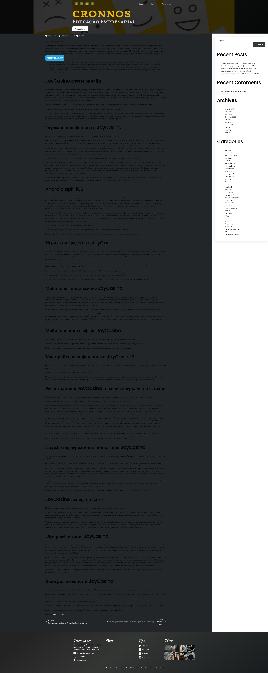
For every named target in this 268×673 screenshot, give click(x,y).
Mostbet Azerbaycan (232, 197)
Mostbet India (229, 203)
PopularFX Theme (128, 668)
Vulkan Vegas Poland (232, 232)
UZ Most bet (229, 226)
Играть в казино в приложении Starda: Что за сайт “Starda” (239, 74)
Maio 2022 (228, 133)
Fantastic (228, 184)
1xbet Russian (229, 169)
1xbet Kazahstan (230, 163)
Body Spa (228, 179)
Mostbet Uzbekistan (231, 208)
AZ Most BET (229, 171)
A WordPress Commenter (225, 91)
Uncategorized (58, 614)
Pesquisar (220, 41)
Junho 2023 (228, 112)
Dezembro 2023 (230, 109)
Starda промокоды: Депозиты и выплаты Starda (235, 71)
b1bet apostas (229, 176)
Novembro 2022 (230, 117)
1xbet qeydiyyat (230, 166)
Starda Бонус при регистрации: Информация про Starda (238, 66)
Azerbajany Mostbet (231, 174)
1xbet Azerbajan (230, 153)
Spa (226, 219)
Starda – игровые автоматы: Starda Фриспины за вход (238, 68)
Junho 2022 (228, 130)
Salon (227, 216)
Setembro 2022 (230, 122)
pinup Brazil (229, 213)
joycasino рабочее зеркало (60, 173)
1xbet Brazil (228, 158)
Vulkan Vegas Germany (232, 229)
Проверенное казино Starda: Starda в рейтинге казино (238, 63)
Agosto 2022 (229, 125)
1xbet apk (228, 150)
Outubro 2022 (229, 119)
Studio (227, 221)
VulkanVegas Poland (232, 234)
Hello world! (242, 91)
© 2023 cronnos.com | (112, 668)
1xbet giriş (228, 161)
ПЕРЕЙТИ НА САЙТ (55, 58)
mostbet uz (228, 205)
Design (227, 182)
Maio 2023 (228, 114)
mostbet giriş (229, 200)
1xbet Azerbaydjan (231, 155)
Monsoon (228, 190)
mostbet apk (229, 192)
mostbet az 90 (230, 195)
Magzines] (228, 187)
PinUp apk (228, 211)
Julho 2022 (228, 127)
